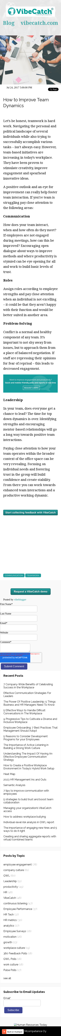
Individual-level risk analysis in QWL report (28, 822)
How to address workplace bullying (24, 816)
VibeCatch (12, 897)
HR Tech (11, 914)
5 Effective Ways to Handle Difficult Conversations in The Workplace (24, 712)
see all (7, 978)
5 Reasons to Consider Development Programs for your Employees (25, 738)
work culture (13, 964)
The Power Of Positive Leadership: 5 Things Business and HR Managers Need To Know (29, 703)
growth (10, 942)
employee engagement (20, 864)
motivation (12, 936)
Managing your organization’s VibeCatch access (27, 809)
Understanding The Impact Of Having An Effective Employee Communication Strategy (27, 756)
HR (8, 892)
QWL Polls (12, 959)
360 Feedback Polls (17, 953)
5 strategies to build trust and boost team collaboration (28, 801)
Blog (9, 22)
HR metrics (12, 920)
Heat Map (9, 774)
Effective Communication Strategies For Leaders (27, 694)
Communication (14, 575)
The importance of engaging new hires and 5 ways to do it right (30, 829)
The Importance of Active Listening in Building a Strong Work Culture (25, 746)
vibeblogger (20, 599)
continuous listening (18, 903)
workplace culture (16, 947)
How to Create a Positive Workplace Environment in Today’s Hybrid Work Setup (28, 767)
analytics (11, 925)
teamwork (33, 575)
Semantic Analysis (14, 785)
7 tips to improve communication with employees (26, 792)
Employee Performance (20, 909)
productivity (13, 886)
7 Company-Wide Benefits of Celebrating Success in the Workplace (28, 686)
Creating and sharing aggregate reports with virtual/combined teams (29, 838)
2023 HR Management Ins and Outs (24, 779)
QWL (9, 875)
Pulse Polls (12, 970)
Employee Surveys (17, 931)
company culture (16, 870)
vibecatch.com (39, 22)
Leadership (12, 881)
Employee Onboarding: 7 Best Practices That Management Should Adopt (30, 729)
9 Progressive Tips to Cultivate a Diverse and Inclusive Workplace (30, 720)
